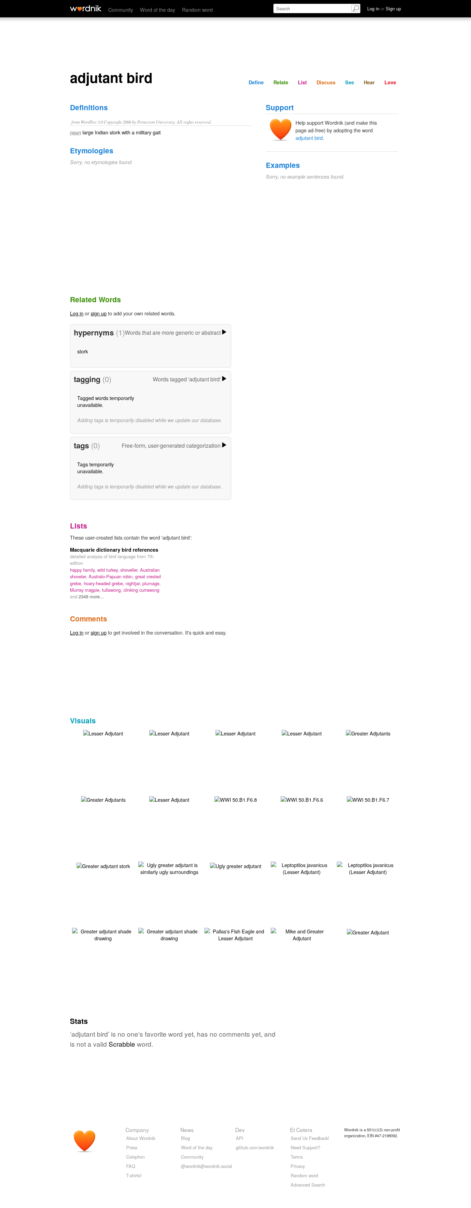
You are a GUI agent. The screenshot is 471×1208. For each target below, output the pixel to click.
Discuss (326, 82)
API (239, 1138)
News (187, 1129)
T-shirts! (134, 1175)
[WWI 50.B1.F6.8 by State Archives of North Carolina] (235, 798)
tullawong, (112, 590)
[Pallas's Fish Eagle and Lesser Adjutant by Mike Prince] (235, 934)
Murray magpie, (86, 590)
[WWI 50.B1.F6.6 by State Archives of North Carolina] (302, 798)
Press (131, 1147)
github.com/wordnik (255, 1147)
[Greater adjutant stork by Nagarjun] (103, 865)
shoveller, (130, 570)
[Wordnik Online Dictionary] (85, 8)
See (349, 82)
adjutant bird (309, 137)
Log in (76, 313)
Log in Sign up (384, 8)
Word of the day (157, 9)
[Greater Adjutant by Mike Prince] (368, 931)
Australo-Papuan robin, (112, 576)
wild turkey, (108, 570)
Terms (297, 1156)
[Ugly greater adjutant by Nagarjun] (235, 865)
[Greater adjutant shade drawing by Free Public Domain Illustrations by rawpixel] (103, 934)
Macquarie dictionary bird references (114, 549)
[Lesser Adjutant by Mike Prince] (103, 732)
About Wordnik (140, 1138)
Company (137, 1129)
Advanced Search (308, 1184)
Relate (280, 82)
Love (390, 82)
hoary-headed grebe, (105, 583)
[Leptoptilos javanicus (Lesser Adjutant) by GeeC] (302, 867)
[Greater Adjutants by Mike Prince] (368, 732)
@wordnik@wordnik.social (206, 1166)
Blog (185, 1138)
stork (82, 351)
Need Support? (305, 1147)
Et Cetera (301, 1129)
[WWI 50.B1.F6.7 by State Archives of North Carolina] (368, 798)
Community (120, 9)
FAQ (130, 1166)
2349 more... (91, 596)
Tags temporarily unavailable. (95, 467)
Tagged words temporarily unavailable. (105, 401)
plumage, (151, 583)
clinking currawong (141, 590)
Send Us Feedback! (310, 1138)
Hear (369, 82)
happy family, (83, 570)
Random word (197, 9)
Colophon (135, 1156)
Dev (240, 1129)
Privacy (298, 1166)
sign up (99, 313)
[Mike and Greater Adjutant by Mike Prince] (302, 934)
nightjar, (134, 583)
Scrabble (122, 1043)
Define (256, 82)
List (302, 82)
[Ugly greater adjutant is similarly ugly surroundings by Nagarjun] (169, 867)
